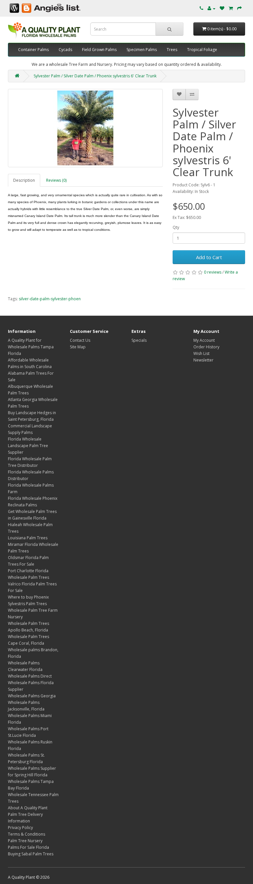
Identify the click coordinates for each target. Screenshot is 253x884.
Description (24, 180)
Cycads (65, 49)
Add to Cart (209, 257)
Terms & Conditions (26, 834)
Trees (172, 49)
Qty (176, 227)
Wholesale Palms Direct (30, 676)
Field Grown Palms (99, 49)
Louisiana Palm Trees (27, 538)
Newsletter (203, 360)
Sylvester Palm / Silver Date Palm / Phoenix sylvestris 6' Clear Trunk (95, 76)
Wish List (201, 353)
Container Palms (33, 49)
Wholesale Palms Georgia (32, 696)
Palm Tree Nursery (25, 841)
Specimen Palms (141, 49)
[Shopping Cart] (231, 8)
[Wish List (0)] (222, 8)
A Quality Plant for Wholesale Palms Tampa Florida (31, 346)
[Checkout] (239, 8)
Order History (206, 347)
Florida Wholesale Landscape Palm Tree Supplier (28, 445)
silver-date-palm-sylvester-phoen (50, 299)
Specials (139, 340)
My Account (204, 340)
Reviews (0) (56, 180)
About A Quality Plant (27, 808)
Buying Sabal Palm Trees (30, 854)
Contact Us (80, 340)
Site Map (78, 347)
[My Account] (211, 8)
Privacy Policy (20, 827)
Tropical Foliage (202, 49)
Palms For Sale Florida (28, 847)
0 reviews (212, 272)
